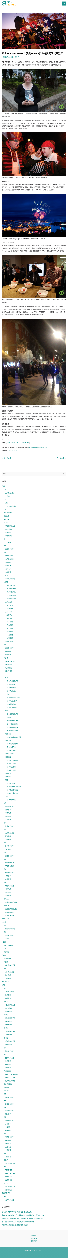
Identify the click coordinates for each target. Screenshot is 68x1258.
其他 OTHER (6, 919)
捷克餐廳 (8, 1068)
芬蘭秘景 (8, 1124)
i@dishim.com (14, 450)
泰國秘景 (8, 810)
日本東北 (8, 757)
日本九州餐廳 (11, 691)
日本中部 (8, 740)
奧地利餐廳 (8, 1025)
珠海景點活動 (11, 595)
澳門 (5, 843)
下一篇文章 (61, 458)
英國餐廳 (8, 1150)
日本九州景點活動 (12, 681)
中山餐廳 (10, 622)
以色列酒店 (8, 532)
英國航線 (8, 1144)
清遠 (5, 1196)
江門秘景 (10, 605)
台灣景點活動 (9, 559)
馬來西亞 (6, 899)
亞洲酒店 (6, 519)
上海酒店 (8, 496)
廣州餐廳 (8, 655)
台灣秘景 (8, 562)
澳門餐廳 (8, 849)
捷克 (5, 1054)
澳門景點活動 (9, 846)
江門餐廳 (10, 628)
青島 (5, 859)
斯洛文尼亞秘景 (10, 1077)
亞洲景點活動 (8, 513)
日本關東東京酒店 (12, 790)
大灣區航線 (8, 612)
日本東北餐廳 (11, 770)
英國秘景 (8, 1140)
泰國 (5, 803)
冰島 (5, 988)
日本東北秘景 (11, 763)
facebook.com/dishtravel (38, 448)
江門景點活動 (11, 592)
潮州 (5, 829)
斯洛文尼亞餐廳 (10, 1081)
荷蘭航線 (8, 1157)
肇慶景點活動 (11, 598)
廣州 (5, 645)
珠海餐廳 (10, 631)
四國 (6, 711)
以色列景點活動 (10, 526)
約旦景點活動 (9, 1110)
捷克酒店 (8, 1064)
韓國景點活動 (9, 872)
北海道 (7, 694)
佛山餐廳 (10, 625)
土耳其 (6, 575)
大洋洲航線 (7, 959)
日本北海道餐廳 (12, 707)
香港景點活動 (9, 886)
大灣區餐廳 (8, 618)
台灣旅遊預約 (9, 556)
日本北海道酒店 (12, 704)
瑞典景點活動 (9, 1097)
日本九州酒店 (11, 688)
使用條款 (34, 1241)
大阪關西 (8, 717)
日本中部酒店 (11, 747)
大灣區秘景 (8, 602)
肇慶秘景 (10, 608)
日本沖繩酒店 (11, 800)
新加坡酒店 (8, 668)
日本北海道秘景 (12, 701)
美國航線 (8, 939)
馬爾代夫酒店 (9, 912)
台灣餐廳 (8, 572)
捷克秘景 (8, 1061)
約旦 (5, 1107)
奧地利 (6, 1015)
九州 (6, 678)
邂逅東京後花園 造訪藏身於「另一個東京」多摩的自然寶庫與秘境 (22, 1218)
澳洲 (5, 968)
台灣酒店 (8, 569)
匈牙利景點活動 (10, 1005)
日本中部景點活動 (12, 744)
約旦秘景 (8, 1114)
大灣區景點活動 (10, 585)
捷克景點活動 (9, 1058)
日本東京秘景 (11, 783)
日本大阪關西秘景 (12, 724)
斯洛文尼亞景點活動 (11, 1074)
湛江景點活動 (11, 506)
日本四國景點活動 (12, 714)
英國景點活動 (9, 1137)
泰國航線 (8, 813)
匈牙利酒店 (8, 1008)
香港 (5, 882)
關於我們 (34, 1235)
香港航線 (8, 889)
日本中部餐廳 (11, 750)
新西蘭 (6, 962)
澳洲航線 (8, 975)
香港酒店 (8, 892)
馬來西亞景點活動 (11, 902)
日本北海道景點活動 (13, 697)
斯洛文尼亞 (7, 1071)
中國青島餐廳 (9, 866)
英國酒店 (8, 1147)
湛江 (6, 503)
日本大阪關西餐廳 (12, 730)
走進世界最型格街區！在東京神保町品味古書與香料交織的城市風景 (23, 1215)
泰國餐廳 (8, 820)
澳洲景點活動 (9, 972)
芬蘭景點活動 (9, 1120)
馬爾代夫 (6, 905)
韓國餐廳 (8, 879)
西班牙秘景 (8, 1177)
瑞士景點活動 (9, 1104)
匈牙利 (6, 1001)
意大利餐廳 (8, 1034)
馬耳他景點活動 (10, 1186)
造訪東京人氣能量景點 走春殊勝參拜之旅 (15, 1225)
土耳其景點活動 (10, 579)
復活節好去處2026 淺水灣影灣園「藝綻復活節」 (17, 1212)
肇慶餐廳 (10, 635)
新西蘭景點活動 (10, 965)
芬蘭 (5, 1117)
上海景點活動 (9, 493)
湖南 (5, 823)
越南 (5, 853)
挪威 (5, 1048)
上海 (5, 489)
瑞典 (5, 1094)
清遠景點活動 (6, 1193)
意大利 (6, 1028)
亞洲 (3, 486)
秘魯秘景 (6, 952)
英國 (5, 1134)
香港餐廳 (8, 896)
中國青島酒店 (9, 863)
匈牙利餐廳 (8, 1011)
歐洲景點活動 (8, 1084)
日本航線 (8, 773)
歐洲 (3, 985)
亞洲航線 (6, 516)
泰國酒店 (8, 816)
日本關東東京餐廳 (12, 793)
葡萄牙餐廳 (8, 1170)
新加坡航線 (8, 664)
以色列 (6, 522)
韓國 (5, 869)
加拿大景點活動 (10, 929)
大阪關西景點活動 (12, 721)
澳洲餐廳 (8, 978)
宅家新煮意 (5, 982)
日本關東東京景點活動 (14, 786)
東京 (6, 780)
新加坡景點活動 (10, 661)
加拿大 (6, 925)
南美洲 (4, 948)
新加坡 (6, 658)
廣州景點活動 (9, 648)
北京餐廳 (8, 542)
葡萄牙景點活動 (10, 1163)
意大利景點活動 (10, 1031)
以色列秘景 (8, 529)
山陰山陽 (8, 734)
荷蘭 (5, 1153)
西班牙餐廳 (8, 1180)
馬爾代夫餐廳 (9, 915)
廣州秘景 (8, 651)
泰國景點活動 (9, 806)
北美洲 (4, 922)
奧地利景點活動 (10, 1018)
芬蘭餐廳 (8, 1130)
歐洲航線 (6, 1087)
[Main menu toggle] (64, 4)
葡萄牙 (6, 1160)
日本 (5, 674)
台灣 (5, 552)
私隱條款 (34, 1238)
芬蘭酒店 (8, 1127)
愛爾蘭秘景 (8, 1044)
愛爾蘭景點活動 (10, 1041)
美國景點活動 (9, 935)
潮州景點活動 (9, 833)
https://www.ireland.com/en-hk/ (18, 443)
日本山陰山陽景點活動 (14, 737)
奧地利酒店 (8, 1021)
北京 (5, 539)
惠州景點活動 (11, 589)
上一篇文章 (6, 458)
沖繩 (6, 796)
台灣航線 (8, 565)
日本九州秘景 (11, 684)
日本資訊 (8, 777)
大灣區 (6, 582)
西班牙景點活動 (10, 1173)
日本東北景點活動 (12, 760)
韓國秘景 (8, 876)
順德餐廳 (10, 638)
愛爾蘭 (6, 1038)
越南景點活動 (9, 856)
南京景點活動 (9, 549)
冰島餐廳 (8, 998)
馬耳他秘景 (8, 1190)
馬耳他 (6, 1183)
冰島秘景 (8, 995)
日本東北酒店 (11, 767)
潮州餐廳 (8, 839)
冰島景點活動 (9, 992)
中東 (5, 509)
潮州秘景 (8, 836)
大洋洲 (4, 955)
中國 (5, 499)
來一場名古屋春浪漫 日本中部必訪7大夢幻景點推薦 (18, 1222)
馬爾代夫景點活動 (11, 909)
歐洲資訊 (6, 1091)
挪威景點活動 (9, 1051)
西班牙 (6, 1167)
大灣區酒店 (8, 615)
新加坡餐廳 (8, 671)
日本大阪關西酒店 (12, 727)
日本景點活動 (9, 754)
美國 (5, 932)
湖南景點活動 (9, 826)
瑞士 (5, 1101)
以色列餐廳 (8, 536)
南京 (5, 546)
